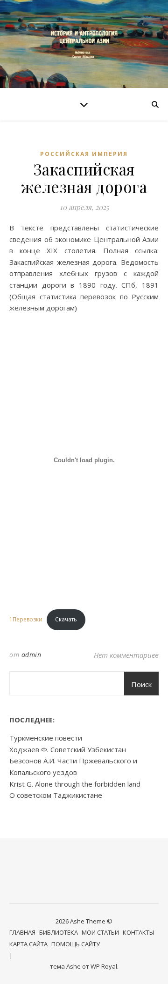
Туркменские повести (45, 737)
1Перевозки (25, 619)
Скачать (66, 619)
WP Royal (104, 966)
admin (31, 654)
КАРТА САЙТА (28, 944)
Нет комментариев (126, 655)
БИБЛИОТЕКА (58, 932)
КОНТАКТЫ (138, 932)
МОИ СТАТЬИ (100, 932)
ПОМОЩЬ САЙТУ (75, 944)
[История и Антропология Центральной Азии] (84, 44)
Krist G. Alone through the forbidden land (74, 784)
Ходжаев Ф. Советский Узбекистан (67, 749)
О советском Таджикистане (55, 795)
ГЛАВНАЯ (22, 932)
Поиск (141, 684)
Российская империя (84, 154)
